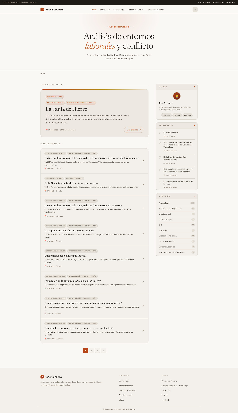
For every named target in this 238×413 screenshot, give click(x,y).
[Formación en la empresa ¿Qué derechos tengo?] (94, 282)
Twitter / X (166, 390)
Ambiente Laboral (135, 9)
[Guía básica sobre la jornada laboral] (94, 258)
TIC (176, 225)
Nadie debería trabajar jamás (81, 103)
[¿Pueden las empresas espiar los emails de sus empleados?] (94, 331)
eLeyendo (176, 230)
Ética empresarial (74, 178)
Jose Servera (52, 9)
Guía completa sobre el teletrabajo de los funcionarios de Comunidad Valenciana (178, 144)
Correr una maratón (176, 241)
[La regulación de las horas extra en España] (94, 233)
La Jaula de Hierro (66, 109)
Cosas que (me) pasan (176, 236)
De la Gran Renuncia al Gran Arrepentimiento (175, 158)
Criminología (118, 9)
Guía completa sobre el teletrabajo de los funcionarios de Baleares (178, 170)
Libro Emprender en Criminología (175, 386)
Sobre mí (166, 115)
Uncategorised (176, 214)
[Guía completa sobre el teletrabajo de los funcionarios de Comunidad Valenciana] (94, 160)
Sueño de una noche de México (176, 252)
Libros (121, 400)
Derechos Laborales (155, 9)
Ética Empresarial (126, 395)
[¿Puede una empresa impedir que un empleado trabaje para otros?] (94, 305)
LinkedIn (187, 115)
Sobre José (105, 9)
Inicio (94, 9)
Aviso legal (125, 409)
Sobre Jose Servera (169, 381)
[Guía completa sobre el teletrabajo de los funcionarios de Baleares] (94, 208)
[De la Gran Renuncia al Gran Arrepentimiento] (94, 185)
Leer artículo (134, 130)
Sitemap (132, 409)
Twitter (177, 115)
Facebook (165, 400)
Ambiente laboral (55, 103)
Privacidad (117, 409)
